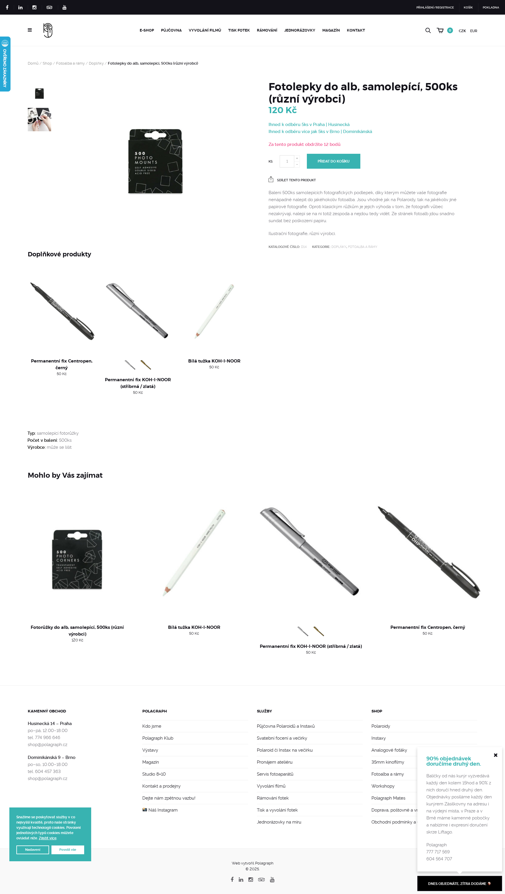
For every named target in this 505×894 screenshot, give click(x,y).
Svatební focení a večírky (282, 738)
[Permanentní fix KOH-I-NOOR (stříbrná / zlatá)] (138, 311)
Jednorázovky (299, 30)
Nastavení (32, 850)
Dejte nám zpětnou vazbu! (169, 798)
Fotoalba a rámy (70, 63)
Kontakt (356, 30)
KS (271, 161)
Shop (47, 63)
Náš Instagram (162, 810)
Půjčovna (171, 30)
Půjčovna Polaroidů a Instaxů (286, 726)
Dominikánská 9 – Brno (51, 757)
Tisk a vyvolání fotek (277, 810)
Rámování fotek (273, 798)
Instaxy (378, 738)
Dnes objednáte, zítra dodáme (457, 884)
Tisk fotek (239, 30)
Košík (468, 7)
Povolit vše (67, 850)
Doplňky (96, 63)
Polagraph (154, 711)
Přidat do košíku (334, 161)
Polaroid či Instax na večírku (285, 750)
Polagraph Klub (157, 738)
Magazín (331, 30)
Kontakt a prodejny (161, 786)
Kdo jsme (151, 726)
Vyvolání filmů (205, 30)
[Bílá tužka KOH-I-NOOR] (214, 311)
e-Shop (147, 30)
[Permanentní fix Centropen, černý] (61, 311)
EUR (473, 31)
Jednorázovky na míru (279, 822)
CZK (462, 31)
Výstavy (150, 750)
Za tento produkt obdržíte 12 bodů (304, 144)
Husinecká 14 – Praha (50, 723)
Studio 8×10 (154, 774)
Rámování (267, 30)
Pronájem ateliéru (275, 762)
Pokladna (491, 7)
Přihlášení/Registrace (435, 7)
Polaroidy (380, 726)
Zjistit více (47, 838)
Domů (33, 63)
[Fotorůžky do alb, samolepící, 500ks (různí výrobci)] (77, 552)
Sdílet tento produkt (296, 180)
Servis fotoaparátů (275, 774)
